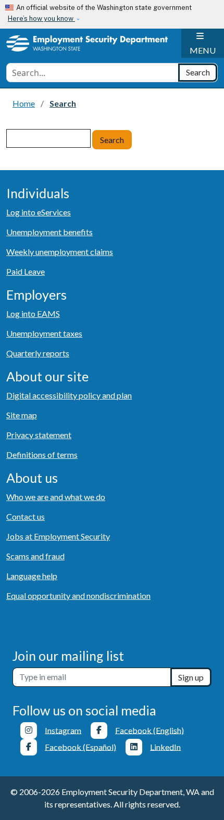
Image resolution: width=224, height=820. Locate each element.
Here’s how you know (41, 18)
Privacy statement (38, 435)
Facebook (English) (149, 730)
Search (112, 140)
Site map (21, 415)
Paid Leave (25, 271)
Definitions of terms (42, 454)
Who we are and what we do (55, 497)
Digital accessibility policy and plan (69, 395)
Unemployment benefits (49, 232)
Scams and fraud (35, 556)
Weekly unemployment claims (59, 252)
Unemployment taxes (44, 333)
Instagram (63, 730)
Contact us (25, 516)
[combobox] (92, 72)
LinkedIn (165, 746)
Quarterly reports (37, 353)
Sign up (191, 677)
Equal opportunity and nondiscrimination (78, 595)
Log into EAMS (33, 313)
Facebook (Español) (80, 746)
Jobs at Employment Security (58, 536)
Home (24, 103)
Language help (31, 576)
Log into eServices (38, 212)
